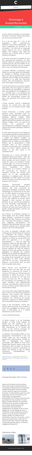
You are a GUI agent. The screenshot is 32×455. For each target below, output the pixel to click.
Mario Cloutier (7, 356)
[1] (3, 320)
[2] (3, 334)
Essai (22, 358)
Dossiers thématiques (14, 358)
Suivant (26, 27)
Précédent (18, 27)
